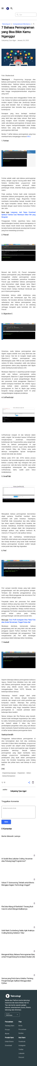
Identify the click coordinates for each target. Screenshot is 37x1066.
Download (8, 1045)
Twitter (21, 1049)
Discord (21, 1057)
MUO (28, 136)
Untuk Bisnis (9, 1041)
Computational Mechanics (22, 24)
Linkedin (21, 1053)
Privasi (7, 1030)
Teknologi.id (6, 24)
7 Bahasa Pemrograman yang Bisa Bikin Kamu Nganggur (34, 24)
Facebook (22, 1041)
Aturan (7, 1034)
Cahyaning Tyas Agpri (8, 40)
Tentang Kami (9, 1026)
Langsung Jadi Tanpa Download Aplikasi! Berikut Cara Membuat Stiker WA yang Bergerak (18, 214)
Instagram (22, 1045)
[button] (2, 8)
